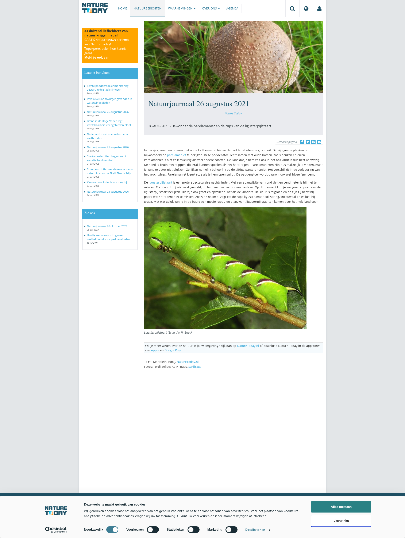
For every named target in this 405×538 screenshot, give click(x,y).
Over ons (210, 8)
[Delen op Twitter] (308, 142)
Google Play (173, 350)
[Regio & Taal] (306, 8)
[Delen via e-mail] (319, 142)
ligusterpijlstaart (160, 182)
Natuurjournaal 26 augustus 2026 (108, 112)
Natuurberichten (148, 8)
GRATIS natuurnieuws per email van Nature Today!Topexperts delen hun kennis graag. (107, 48)
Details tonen (255, 529)
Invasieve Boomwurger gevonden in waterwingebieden (109, 101)
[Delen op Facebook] (302, 142)
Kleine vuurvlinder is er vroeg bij (107, 182)
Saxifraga (194, 367)
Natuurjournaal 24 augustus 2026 (108, 191)
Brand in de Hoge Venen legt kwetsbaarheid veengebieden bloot (109, 123)
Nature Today (233, 113)
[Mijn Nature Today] (319, 8)
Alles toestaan (341, 506)
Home (122, 8)
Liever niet (341, 520)
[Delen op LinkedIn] (313, 142)
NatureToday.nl (248, 346)
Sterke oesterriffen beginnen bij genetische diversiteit (106, 158)
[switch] (153, 529)
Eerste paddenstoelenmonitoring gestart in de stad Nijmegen (107, 88)
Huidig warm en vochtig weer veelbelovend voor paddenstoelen (108, 237)
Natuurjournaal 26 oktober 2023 (107, 226)
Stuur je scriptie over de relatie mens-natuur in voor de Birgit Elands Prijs (110, 171)
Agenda (232, 8)
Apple (155, 350)
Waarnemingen (180, 8)
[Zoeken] (292, 8)
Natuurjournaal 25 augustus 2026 (108, 147)
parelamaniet (176, 155)
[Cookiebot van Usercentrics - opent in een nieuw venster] (56, 530)
